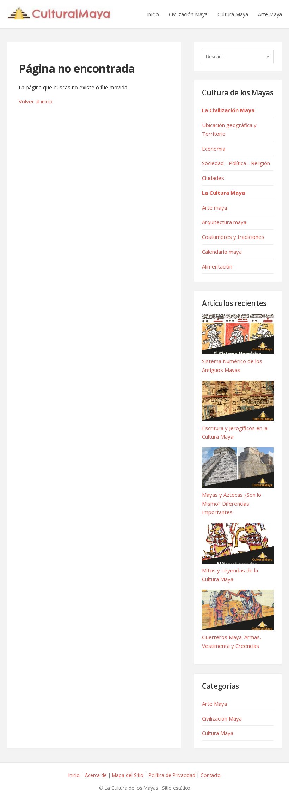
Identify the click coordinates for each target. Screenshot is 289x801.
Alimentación (217, 266)
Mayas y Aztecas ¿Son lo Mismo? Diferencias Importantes (231, 503)
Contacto (211, 775)
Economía (213, 148)
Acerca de (96, 775)
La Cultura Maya (223, 192)
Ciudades (213, 177)
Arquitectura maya (224, 221)
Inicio (153, 14)
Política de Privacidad (172, 775)
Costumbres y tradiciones (233, 236)
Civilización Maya (188, 14)
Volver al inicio (36, 101)
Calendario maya (222, 251)
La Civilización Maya (228, 110)
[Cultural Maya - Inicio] (60, 14)
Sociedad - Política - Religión (236, 163)
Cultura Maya (232, 14)
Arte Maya (270, 14)
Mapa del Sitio (127, 775)
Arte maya (214, 207)
